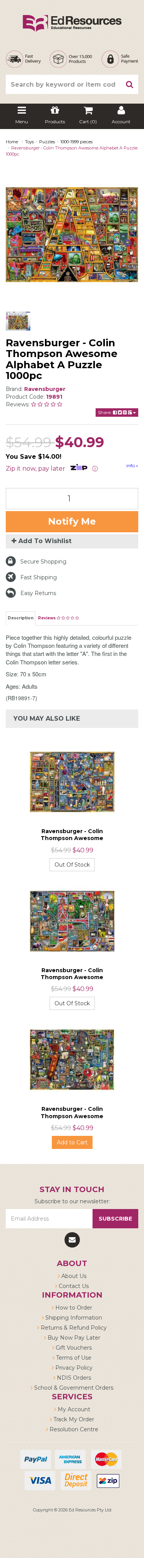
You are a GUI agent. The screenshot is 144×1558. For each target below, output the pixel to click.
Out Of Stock (72, 864)
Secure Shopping (43, 561)
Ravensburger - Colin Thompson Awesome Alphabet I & (72, 1115)
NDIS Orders (73, 1377)
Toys (29, 141)
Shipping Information (73, 1317)
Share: (105, 412)
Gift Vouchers (73, 1347)
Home (12, 141)
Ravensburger (44, 389)
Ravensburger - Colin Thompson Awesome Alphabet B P (72, 838)
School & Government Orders (73, 1387)
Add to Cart (72, 1142)
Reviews (47, 618)
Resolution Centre (73, 1429)
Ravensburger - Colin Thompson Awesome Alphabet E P (72, 977)
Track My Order (73, 1419)
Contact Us (73, 1286)
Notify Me (72, 521)
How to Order (73, 1307)
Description (20, 618)
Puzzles (47, 141)
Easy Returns (38, 593)
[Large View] (18, 321)
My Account (73, 1409)
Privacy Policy (73, 1367)
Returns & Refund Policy (73, 1327)
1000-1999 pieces (76, 141)
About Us (73, 1276)
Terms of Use (73, 1357)
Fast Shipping (38, 577)
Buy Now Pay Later (73, 1337)
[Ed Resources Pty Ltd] (72, 16)
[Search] (129, 84)
